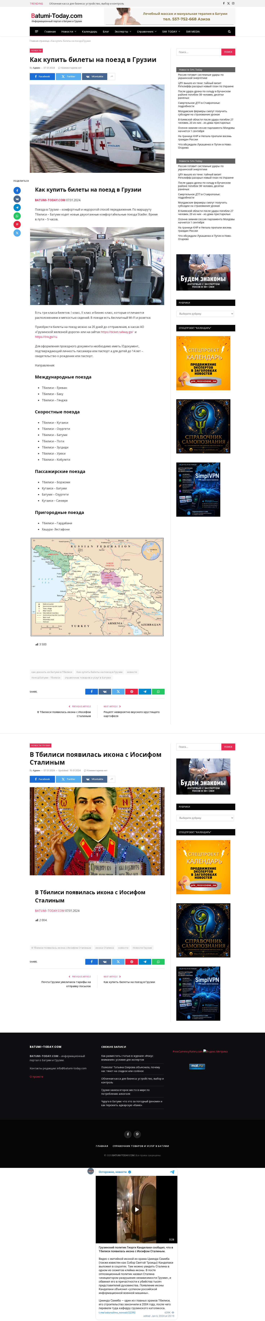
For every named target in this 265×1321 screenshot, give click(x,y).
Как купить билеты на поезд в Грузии (100, 672)
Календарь (89, 31)
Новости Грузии (40, 745)
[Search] (229, 31)
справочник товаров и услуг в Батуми (88, 677)
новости (132, 672)
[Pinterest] (17, 224)
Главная (50, 31)
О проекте (36, 1076)
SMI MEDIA (193, 31)
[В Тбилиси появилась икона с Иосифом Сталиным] (97, 831)
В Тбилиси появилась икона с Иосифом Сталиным (61, 947)
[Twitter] (17, 233)
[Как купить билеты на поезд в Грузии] (97, 129)
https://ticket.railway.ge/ (118, 332)
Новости (67, 31)
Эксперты (121, 31)
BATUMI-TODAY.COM (50, 911)
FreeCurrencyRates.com (188, 1051)
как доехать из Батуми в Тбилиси (52, 672)
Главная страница (39, 40)
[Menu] (36, 31)
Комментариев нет (71, 67)
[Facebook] (17, 190)
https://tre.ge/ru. (46, 337)
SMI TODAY (169, 31)
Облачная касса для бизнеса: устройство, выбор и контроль (86, 3)
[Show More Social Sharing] (111, 76)
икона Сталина (105, 947)
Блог (106, 31)
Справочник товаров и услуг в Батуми (141, 1146)
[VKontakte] (17, 199)
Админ (36, 67)
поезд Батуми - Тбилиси (46, 677)
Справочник (145, 31)
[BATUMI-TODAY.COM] (57, 17)
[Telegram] (17, 207)
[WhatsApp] (17, 216)
